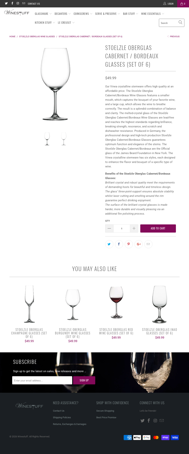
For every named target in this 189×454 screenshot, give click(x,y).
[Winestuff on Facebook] (11, 3)
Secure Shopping (105, 410)
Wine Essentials (151, 14)
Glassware (42, 14)
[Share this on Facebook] (119, 244)
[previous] (14, 87)
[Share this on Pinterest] (129, 244)
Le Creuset (65, 22)
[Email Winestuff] (23, 3)
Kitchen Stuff (43, 22)
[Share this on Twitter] (109, 244)
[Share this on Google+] (139, 244)
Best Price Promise (106, 417)
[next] (97, 87)
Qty (107, 220)
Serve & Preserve (106, 14)
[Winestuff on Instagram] (17, 3)
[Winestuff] (17, 12)
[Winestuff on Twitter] (6, 3)
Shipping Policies (62, 417)
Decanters (61, 14)
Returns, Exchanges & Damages (69, 424)
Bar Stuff (129, 14)
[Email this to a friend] (148, 244)
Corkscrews (82, 14)
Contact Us (34, 3)
